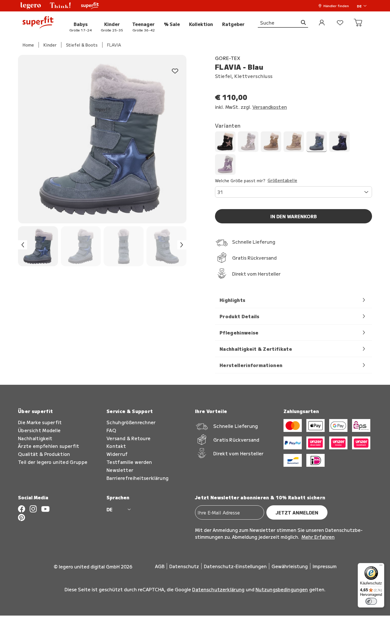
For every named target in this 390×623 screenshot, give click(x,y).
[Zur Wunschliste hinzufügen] (175, 71)
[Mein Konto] (322, 23)
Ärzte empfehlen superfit (48, 446)
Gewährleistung (290, 566)
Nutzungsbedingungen (282, 589)
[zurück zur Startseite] (38, 23)
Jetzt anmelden (297, 512)
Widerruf (117, 454)
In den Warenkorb (293, 216)
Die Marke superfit (40, 422)
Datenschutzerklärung (218, 589)
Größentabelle (282, 180)
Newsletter (119, 470)
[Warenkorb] (358, 23)
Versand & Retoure (128, 438)
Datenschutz (184, 566)
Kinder (50, 45)
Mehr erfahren (318, 536)
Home (28, 45)
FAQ (111, 430)
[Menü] (380, 566)
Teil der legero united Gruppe (52, 462)
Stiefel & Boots (82, 45)
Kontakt (116, 446)
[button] (30, 5)
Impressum (325, 566)
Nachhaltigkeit (35, 438)
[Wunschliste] (340, 23)
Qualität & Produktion (44, 454)
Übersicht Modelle (39, 430)
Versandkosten (269, 106)
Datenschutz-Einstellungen (235, 566)
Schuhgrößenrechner (131, 422)
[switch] (371, 601)
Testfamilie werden (129, 462)
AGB (159, 566)
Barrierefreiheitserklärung (137, 478)
